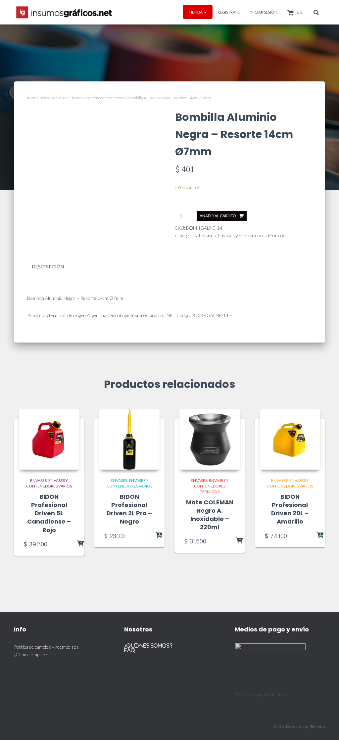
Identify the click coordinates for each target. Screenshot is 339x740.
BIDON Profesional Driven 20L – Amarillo (290, 509)
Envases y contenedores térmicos (97, 97)
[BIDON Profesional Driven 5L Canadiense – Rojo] (49, 439)
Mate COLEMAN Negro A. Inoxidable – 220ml (209, 515)
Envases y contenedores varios (49, 483)
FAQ (129, 650)
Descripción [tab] (48, 266)
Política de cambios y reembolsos (46, 647)
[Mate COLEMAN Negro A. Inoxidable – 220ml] (209, 439)
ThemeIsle (318, 726)
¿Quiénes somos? (148, 645)
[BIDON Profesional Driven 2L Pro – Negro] (129, 439)
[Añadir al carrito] (67, 544)
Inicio (31, 97)
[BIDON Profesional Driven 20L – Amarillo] (290, 439)
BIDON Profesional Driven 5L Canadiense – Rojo (49, 513)
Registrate (229, 12)
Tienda (196, 12)
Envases (60, 97)
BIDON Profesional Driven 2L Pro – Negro (129, 509)
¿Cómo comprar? (30, 654)
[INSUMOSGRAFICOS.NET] (65, 12)
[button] (205, 12)
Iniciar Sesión (263, 12)
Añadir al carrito (218, 215)
